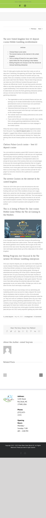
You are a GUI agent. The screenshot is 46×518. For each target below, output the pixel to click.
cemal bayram (9, 316)
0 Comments (37, 316)
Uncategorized (28, 316)
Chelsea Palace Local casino (17, 52)
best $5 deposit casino (23, 131)
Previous (33, 29)
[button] (5, 375)
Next (39, 29)
